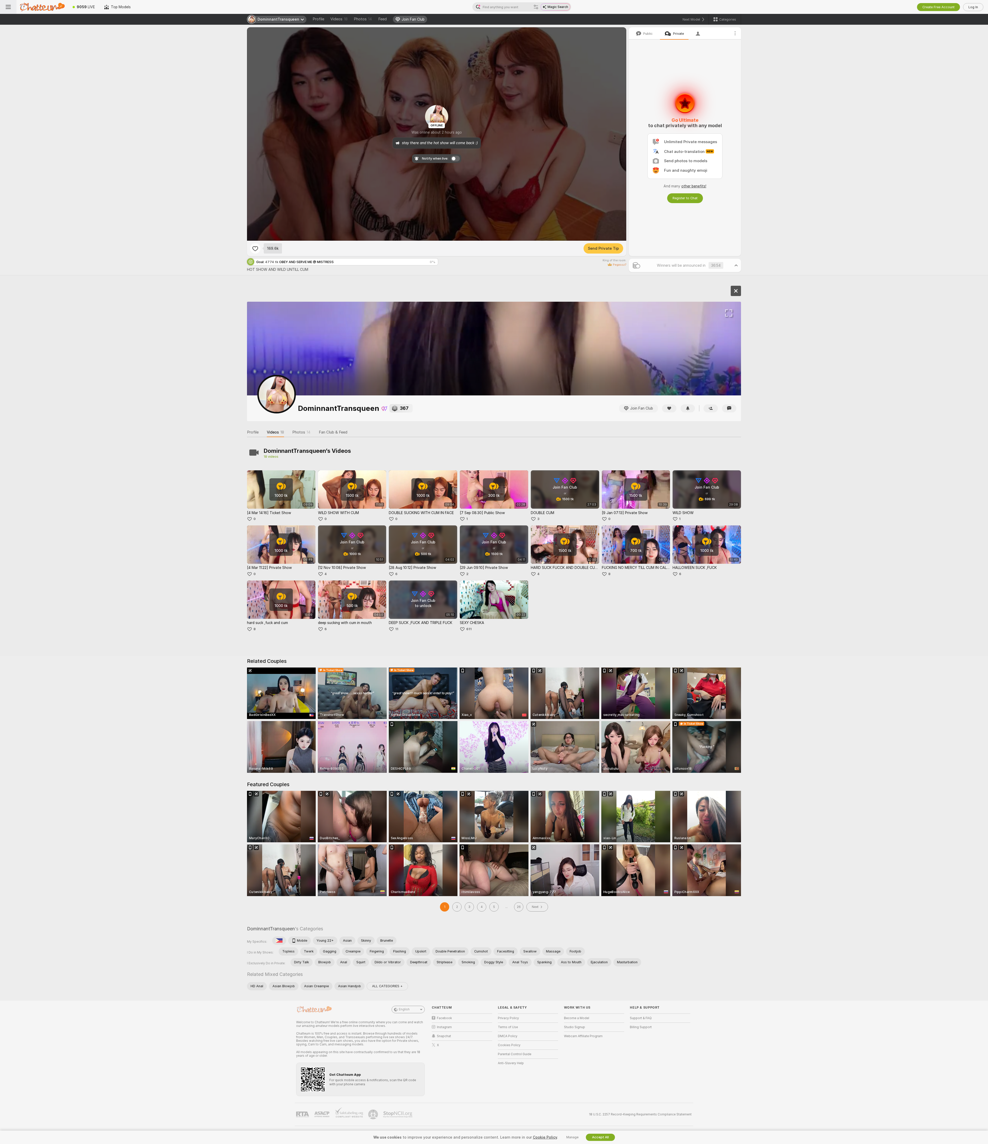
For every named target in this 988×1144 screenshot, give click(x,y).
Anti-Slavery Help (511, 1063)
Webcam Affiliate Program (583, 1036)
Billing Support (641, 1027)
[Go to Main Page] (42, 7)
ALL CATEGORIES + (387, 986)
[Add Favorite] (255, 248)
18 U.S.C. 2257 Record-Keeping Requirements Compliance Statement (640, 1114)
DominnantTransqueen (271, 928)
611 (469, 629)
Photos (363, 19)
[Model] (736, 291)
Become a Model (576, 1018)
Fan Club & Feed (333, 432)
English (404, 1009)
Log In (973, 7)
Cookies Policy (509, 1045)
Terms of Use (508, 1027)
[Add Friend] (710, 408)
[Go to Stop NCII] (398, 1114)
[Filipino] (279, 941)
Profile (318, 19)
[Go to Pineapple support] (373, 1114)
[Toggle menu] (8, 7)
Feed (382, 19)
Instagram (444, 1027)
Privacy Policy (508, 1018)
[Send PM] (729, 408)
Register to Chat (685, 198)
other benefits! (693, 186)
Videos (339, 19)
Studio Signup (574, 1027)
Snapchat (444, 1036)
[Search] (536, 7)
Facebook (444, 1018)
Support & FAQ (641, 1018)
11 (396, 629)
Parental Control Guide (514, 1054)
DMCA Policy (507, 1036)
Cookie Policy (545, 1137)
